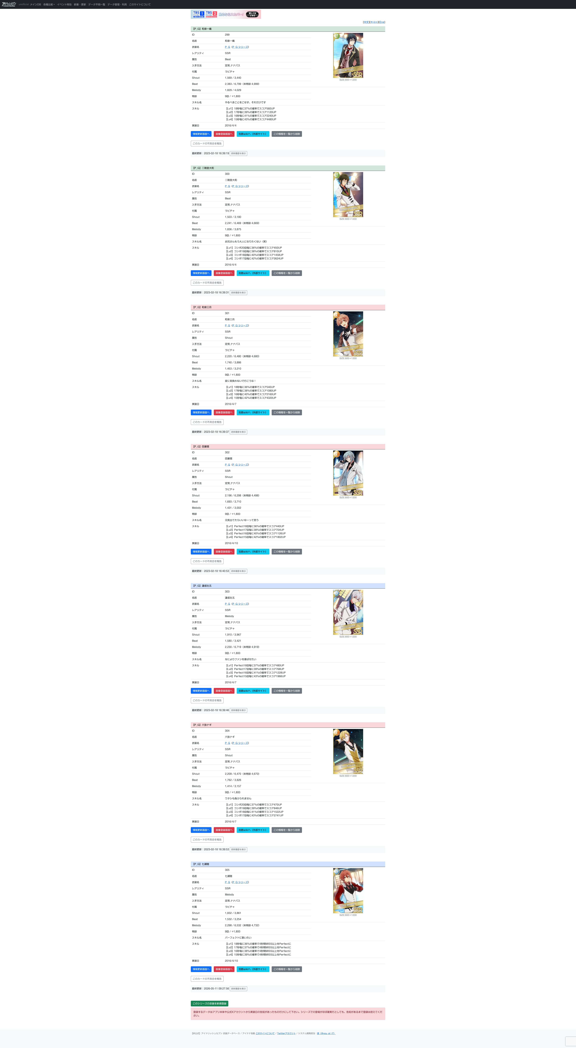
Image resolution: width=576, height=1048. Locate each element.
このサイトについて (140, 4)
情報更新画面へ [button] (201, 134)
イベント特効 (64, 4)
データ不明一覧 (96, 4)
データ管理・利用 (117, 4)
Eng (382, 22)
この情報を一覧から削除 (287, 134)
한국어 (374, 22)
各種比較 (48, 4)
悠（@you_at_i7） (326, 1033)
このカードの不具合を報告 (207, 143)
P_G (227, 47)
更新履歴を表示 (238, 153)
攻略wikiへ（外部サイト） (253, 134)
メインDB (35, 4)
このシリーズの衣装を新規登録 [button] (209, 1003)
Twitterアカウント (286, 1033)
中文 (366, 22)
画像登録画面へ (224, 134)
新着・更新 (80, 4)
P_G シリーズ (240, 47)
